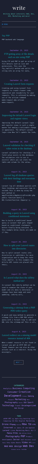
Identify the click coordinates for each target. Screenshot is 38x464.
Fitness (24, 396)
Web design (15, 446)
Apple (17, 418)
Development (12, 395)
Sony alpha (11, 442)
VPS (30, 442)
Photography (11, 402)
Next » (18, 362)
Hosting (19, 424)
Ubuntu (18, 442)
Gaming (31, 396)
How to (26, 424)
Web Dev (28, 446)
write (19, 7)
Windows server (15, 449)
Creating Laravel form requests (19, 84)
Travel (18, 406)
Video (25, 442)
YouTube (24, 449)
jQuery (19, 428)
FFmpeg (13, 424)
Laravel (6, 430)
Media (9, 433)
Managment (11, 399)
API (9, 418)
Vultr (34, 442)
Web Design (19, 408)
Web (6, 446)
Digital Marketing (27, 421)
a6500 (5, 418)
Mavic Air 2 (30, 430)
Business (17, 388)
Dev (16, 421)
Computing (29, 388)
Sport (30, 402)
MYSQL (15, 433)
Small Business (26, 439)
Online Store (26, 433)
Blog (21, 418)
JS (23, 428)
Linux (13, 430)
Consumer (12, 392)
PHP (23, 436)
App (13, 418)
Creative (25, 391)
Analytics (7, 388)
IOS (15, 428)
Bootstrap (26, 418)
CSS (13, 421)
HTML (34, 424)
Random (21, 402)
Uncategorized (28, 405)
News (28, 399)
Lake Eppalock (30, 428)
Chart (33, 418)
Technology (8, 405)
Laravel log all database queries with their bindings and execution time (19, 178)
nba (20, 433)
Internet (8, 427)
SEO (25, 402)
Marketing (20, 399)
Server (16, 439)
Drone (5, 424)
